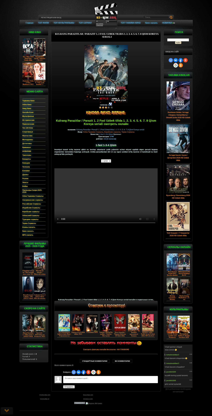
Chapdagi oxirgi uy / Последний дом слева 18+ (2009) (28, 273)
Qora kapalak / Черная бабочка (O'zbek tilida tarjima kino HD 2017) (120, 335)
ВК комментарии (122, 361)
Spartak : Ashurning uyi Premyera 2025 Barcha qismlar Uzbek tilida (39, 336)
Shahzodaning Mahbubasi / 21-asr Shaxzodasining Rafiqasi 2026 (184, 299)
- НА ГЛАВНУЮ (106, 350)
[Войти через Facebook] (180, 60)
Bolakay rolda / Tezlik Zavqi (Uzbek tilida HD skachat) (148, 334)
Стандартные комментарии (94, 361)
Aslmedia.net (44, 395)
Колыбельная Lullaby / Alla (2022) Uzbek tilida (28, 297)
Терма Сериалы (128, 132)
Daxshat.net (88, 395)
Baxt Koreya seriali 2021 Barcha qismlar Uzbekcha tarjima (172, 275)
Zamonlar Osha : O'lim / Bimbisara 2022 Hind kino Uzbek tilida (28, 84)
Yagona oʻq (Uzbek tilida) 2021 (78, 333)
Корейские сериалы (112, 132)
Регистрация (47, 17)
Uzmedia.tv (44, 399)
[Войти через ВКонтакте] (175, 60)
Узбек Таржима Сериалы (93, 132)
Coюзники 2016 (92, 332)
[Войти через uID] (171, 60)
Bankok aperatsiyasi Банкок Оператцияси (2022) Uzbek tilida (134, 335)
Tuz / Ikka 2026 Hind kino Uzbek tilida (28, 58)
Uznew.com (88, 399)
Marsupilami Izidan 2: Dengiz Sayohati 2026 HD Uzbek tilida (184, 336)
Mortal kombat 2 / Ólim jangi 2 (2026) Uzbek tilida (28, 335)
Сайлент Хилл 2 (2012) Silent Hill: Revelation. (39, 296)
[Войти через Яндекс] (185, 60)
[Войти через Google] (175, 65)
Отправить (69, 387)
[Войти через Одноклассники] (181, 65)
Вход (59, 17)
